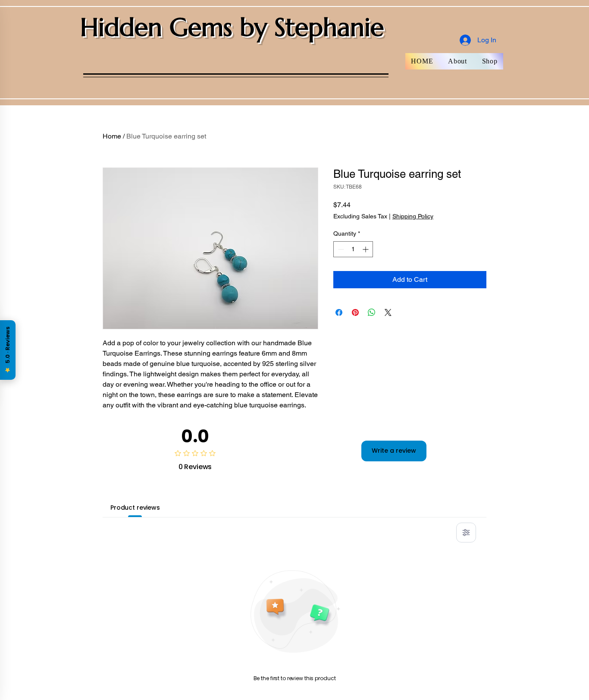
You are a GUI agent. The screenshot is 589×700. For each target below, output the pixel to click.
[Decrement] (340, 249)
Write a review (394, 450)
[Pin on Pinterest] (355, 312)
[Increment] (366, 249)
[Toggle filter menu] (466, 532)
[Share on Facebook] (339, 312)
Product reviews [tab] (135, 507)
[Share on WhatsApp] (372, 312)
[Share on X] (388, 312)
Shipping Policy (412, 216)
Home (112, 136)
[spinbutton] (353, 249)
